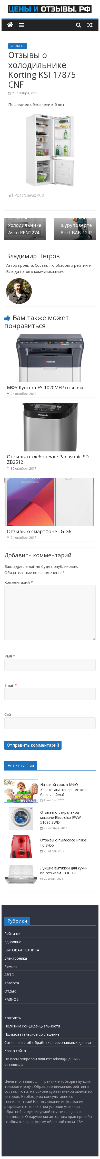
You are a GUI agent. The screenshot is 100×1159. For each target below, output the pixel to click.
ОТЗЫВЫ (17, 46)
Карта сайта (15, 1050)
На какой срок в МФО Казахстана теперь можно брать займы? (63, 789)
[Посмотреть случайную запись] (90, 25)
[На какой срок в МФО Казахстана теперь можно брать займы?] (22, 782)
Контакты (13, 1017)
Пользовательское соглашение (31, 1034)
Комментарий (18, 582)
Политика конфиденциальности (32, 1026)
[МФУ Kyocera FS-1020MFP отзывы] (50, 337)
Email (10, 685)
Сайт (8, 714)
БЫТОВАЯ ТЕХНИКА (21, 950)
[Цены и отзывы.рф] (10, 25)
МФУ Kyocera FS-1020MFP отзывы (45, 387)
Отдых (10, 991)
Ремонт (11, 966)
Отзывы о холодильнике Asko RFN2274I (24, 222)
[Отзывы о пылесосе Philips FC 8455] (22, 837)
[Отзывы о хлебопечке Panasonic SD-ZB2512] (50, 406)
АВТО (9, 974)
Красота (11, 982)
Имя (9, 656)
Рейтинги (12, 933)
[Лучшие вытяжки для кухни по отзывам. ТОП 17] (22, 865)
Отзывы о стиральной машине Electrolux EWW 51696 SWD (60, 817)
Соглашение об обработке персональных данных (47, 1042)
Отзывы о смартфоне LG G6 (39, 531)
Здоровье (12, 941)
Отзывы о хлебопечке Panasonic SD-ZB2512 (48, 459)
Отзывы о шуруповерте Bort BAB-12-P (76, 222)
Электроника (15, 958)
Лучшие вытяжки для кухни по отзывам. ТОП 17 (63, 871)
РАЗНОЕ (11, 999)
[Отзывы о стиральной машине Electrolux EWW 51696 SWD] (22, 810)
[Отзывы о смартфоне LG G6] (50, 481)
